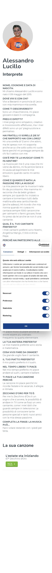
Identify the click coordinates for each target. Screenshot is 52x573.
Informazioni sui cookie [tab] (39, 252)
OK (26, 326)
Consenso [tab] (7, 252)
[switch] (45, 301)
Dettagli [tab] (21, 252)
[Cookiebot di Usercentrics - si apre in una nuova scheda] (38, 245)
